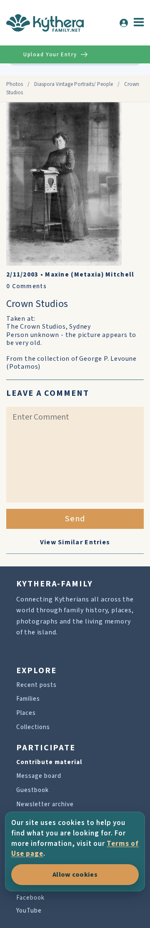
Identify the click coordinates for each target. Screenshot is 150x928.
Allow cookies (75, 874)
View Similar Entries (75, 542)
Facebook (30, 897)
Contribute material (49, 762)
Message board (38, 776)
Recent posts (36, 685)
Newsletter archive (45, 804)
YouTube (29, 910)
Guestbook (32, 790)
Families (28, 698)
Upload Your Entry (50, 54)
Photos (14, 84)
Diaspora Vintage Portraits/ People (73, 84)
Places (26, 713)
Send (75, 519)
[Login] (124, 23)
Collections (33, 727)
